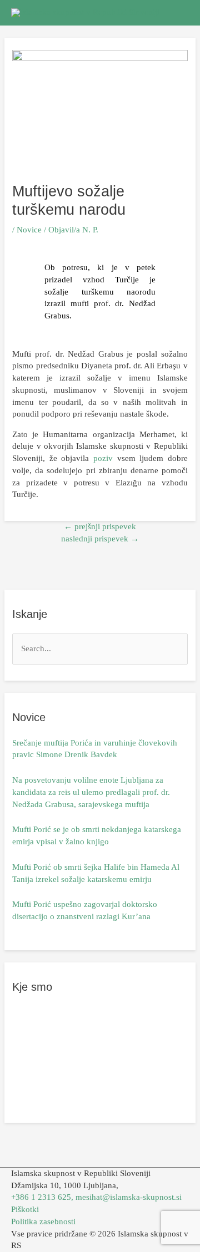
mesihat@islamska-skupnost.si (129, 1197)
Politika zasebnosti (43, 1221)
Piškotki (25, 1209)
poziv (103, 458)
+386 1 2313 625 (41, 1197)
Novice (29, 229)
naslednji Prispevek (100, 538)
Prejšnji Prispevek (100, 526)
